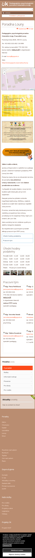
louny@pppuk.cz (13, 56)
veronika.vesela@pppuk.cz (12, 317)
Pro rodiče (5, 503)
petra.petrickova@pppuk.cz (13, 289)
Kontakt (5, 475)
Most (4, 436)
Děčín (4, 422)
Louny (4, 433)
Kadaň (4, 428)
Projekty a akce (7, 508)
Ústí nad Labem (7, 458)
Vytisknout (22, 29)
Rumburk (5, 453)
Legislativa (5, 511)
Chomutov (5, 425)
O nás (4, 478)
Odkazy (4, 514)
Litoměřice (5, 430)
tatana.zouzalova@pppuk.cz (13, 336)
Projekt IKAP (6, 528)
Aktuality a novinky (8, 481)
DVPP (4, 489)
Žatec (4, 461)
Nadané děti (6, 483)
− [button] (4, 73)
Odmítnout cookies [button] (17, 550)
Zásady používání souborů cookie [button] (14, 541)
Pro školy (5, 506)
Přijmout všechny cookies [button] (17, 554)
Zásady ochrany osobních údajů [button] (13, 543)
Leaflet (31, 89)
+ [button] (4, 70)
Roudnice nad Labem (9, 450)
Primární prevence (8, 486)
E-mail (30, 29)
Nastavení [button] (7, 545)
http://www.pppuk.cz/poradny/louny (15, 63)
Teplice (4, 455)
